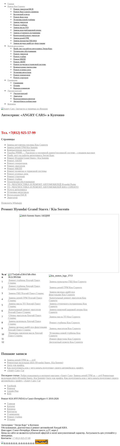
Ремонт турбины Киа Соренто (64, 322)
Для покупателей (15, 91)
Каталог (11, 406)
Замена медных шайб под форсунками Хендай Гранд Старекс (27, 328)
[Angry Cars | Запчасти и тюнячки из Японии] (24, 109)
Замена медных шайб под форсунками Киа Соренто (62, 293)
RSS (9, 393)
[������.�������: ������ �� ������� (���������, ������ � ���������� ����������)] (18, 443)
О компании (12, 80)
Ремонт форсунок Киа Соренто (65, 339)
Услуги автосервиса (16, 46)
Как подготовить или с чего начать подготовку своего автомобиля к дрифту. (45, 368)
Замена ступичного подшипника (26, 33)
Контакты (12, 104)
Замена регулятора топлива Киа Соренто (27, 145)
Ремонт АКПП (19, 62)
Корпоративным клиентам (24, 99)
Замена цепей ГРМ (21, 38)
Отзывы (16, 85)
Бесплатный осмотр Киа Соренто (66, 342)
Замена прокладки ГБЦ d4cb (25, 41)
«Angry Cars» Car (15, 370)
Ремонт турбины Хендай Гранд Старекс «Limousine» (24, 287)
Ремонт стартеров (20, 77)
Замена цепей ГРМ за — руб (21, 360)
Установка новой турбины (24, 19)
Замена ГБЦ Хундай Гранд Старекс (26, 293)
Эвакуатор (17, 96)
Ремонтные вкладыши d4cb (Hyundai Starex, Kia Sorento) (35, 362)
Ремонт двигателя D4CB (23, 9)
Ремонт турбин (19, 56)
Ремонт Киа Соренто (16, 6)
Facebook (11, 385)
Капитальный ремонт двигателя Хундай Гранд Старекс (24, 310)
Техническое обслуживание (24, 51)
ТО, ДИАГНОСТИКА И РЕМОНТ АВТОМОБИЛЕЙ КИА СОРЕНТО (43, 187)
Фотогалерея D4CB (16, 195)
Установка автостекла (22, 72)
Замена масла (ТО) (21, 27)
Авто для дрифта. (15, 365)
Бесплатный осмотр (21, 14)
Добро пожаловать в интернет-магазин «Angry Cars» (46, 375)
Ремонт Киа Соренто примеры (26, 12)
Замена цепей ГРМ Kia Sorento (22, 147)
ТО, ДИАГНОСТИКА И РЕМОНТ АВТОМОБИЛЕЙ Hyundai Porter (41, 184)
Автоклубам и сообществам (24, 101)
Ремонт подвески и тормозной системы (29, 64)
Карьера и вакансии (21, 88)
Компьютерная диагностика (24, 67)
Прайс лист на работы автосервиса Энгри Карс (32, 48)
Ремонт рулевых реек (22, 70)
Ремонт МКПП (19, 59)
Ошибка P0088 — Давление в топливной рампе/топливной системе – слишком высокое (51, 152)
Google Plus (12, 391)
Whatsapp (17, 203)
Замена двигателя (20, 22)
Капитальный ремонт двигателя (26, 35)
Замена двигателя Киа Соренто (65, 328)
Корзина (11, 409)
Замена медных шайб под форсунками (29, 43)
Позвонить (7, 203)
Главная (11, 4)
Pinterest (11, 388)
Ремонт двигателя (20, 54)
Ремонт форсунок (20, 17)
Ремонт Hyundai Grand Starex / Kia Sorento (28, 158)
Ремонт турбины (20, 25)
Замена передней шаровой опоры (27, 30)
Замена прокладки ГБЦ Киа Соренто (67, 281)
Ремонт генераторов (21, 75)
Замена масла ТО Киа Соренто (64, 316)
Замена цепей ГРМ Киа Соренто (65, 287)
